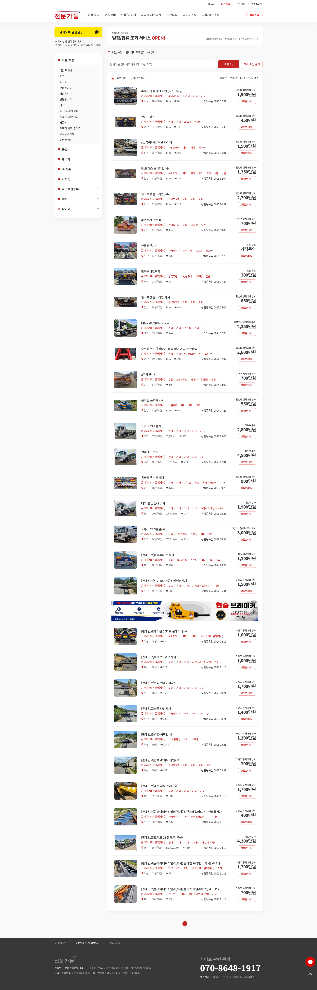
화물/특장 (68, 60)
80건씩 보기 (139, 77)
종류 (65, 149)
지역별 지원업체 (151, 15)
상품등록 (254, 15)
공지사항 (115, 943)
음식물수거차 (66, 134)
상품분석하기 (247, 101)
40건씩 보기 (121, 77)
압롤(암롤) (65, 140)
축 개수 (66, 169)
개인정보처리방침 (87, 943)
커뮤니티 (172, 15)
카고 (61, 76)
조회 (226, 64)
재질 (65, 199)
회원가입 (225, 3)
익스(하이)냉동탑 (68, 117)
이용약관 (60, 943)
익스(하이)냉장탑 (68, 111)
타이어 (66, 209)
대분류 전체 (65, 70)
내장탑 (63, 105)
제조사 (66, 159)
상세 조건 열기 (252, 64)
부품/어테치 (128, 15)
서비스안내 (257, 3)
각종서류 (240, 3)
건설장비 (110, 15)
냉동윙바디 (65, 99)
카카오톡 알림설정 (71, 32)
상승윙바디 (65, 88)
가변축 (66, 179)
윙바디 (63, 82)
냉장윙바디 (65, 93)
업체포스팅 (190, 15)
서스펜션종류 (70, 189)
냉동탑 (63, 122)
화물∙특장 (94, 15)
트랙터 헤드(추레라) (70, 128)
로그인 (211, 3)
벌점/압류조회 (211, 15)
